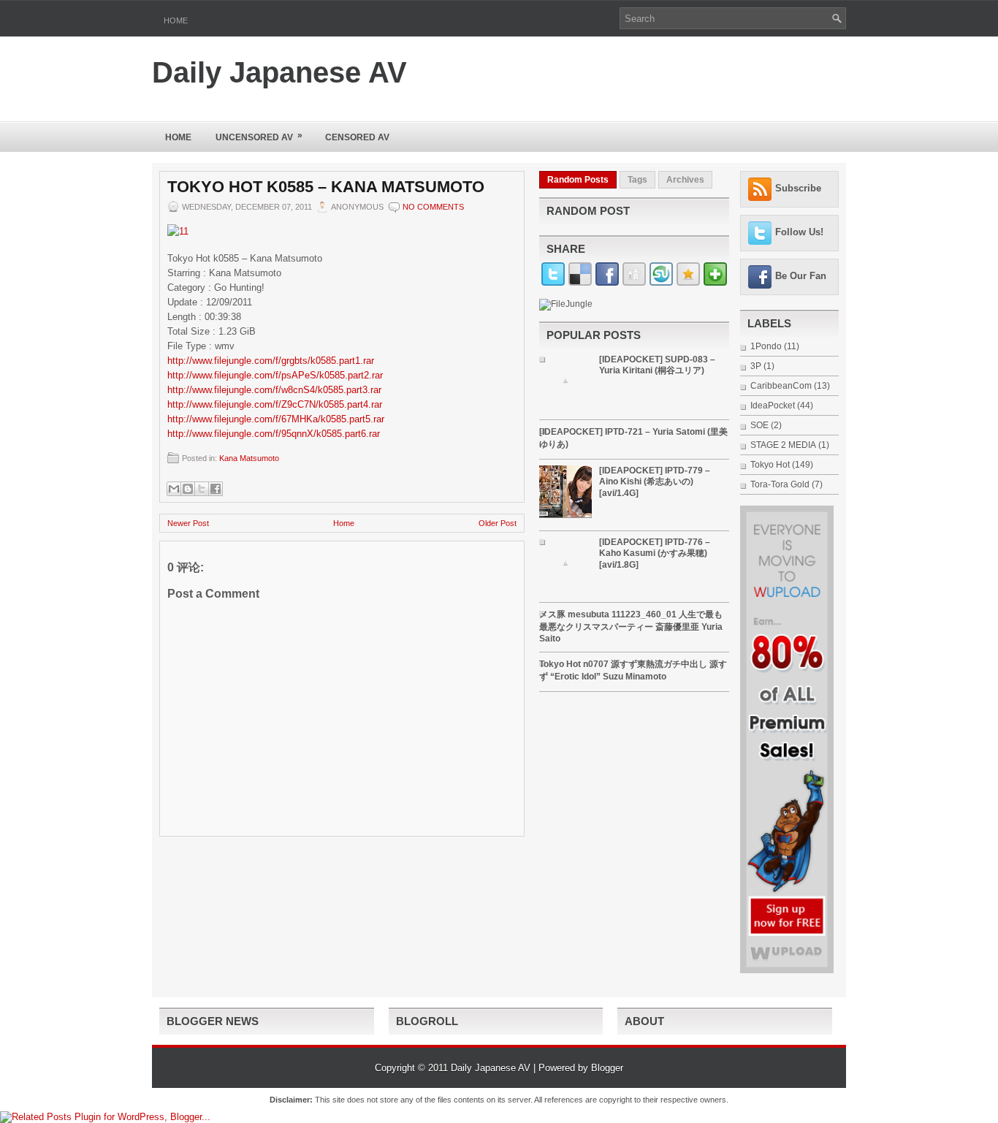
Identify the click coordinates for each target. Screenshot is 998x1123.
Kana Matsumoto (249, 458)
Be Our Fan (800, 275)
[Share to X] (201, 488)
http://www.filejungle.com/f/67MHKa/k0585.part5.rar (275, 419)
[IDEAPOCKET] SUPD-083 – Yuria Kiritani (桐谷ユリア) (657, 365)
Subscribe (798, 188)
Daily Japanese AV (279, 72)
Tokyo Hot (770, 465)
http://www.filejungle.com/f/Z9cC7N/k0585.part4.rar (274, 404)
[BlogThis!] (187, 488)
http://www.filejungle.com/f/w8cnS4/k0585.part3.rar (274, 389)
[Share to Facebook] (215, 488)
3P (755, 366)
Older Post (498, 523)
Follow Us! (799, 231)
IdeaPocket (772, 405)
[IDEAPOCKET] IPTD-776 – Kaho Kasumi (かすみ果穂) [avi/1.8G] (654, 553)
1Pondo (766, 346)
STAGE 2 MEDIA (783, 445)
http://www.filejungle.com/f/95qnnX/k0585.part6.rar (273, 433)
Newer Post (188, 523)
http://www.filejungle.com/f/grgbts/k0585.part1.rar (270, 360)
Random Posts (578, 180)
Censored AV (357, 137)
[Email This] (174, 488)
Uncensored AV (259, 136)
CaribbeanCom (781, 386)
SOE (759, 425)
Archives (685, 180)
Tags (637, 180)
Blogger (607, 1067)
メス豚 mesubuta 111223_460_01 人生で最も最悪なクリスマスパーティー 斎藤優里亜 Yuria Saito (631, 626)
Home (176, 20)
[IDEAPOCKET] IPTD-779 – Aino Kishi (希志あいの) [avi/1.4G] (654, 481)
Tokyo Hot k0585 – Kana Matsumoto (325, 187)
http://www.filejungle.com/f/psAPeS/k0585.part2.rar (275, 375)
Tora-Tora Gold (780, 484)
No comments (433, 206)
